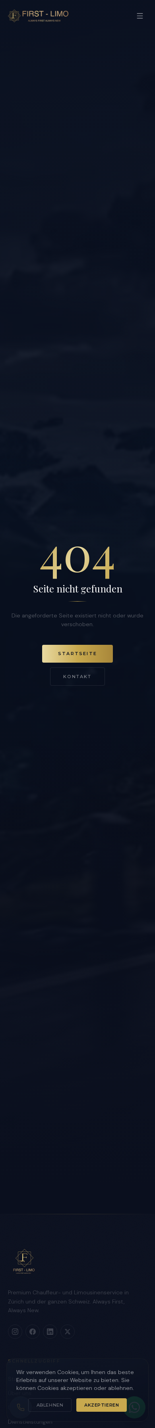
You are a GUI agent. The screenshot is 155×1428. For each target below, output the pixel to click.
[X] (67, 1331)
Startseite (77, 653)
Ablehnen (50, 1405)
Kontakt (77, 676)
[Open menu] (140, 16)
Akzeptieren (101, 1405)
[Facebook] (32, 1331)
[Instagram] (15, 1331)
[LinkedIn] (50, 1331)
